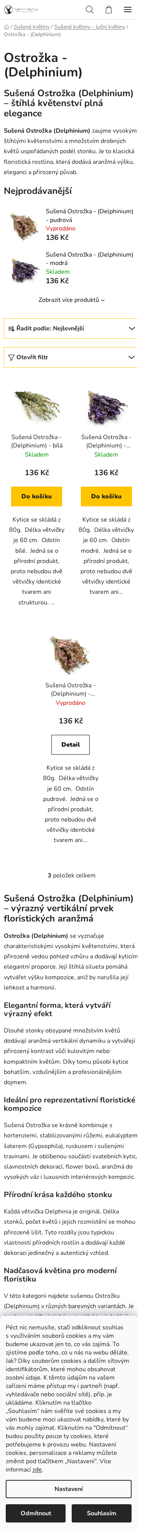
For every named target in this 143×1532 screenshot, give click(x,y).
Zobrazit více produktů (69, 300)
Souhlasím (101, 1513)
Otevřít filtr (32, 357)
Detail (70, 745)
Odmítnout (36, 1513)
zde (37, 1469)
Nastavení (69, 1489)
